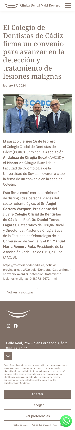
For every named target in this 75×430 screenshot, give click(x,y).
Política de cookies (21, 425)
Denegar (37, 405)
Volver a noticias (20, 292)
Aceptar (37, 394)
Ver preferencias (37, 416)
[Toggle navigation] (72, 6)
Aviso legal (57, 425)
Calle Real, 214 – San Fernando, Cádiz (36, 343)
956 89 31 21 (17, 348)
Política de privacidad (41, 425)
